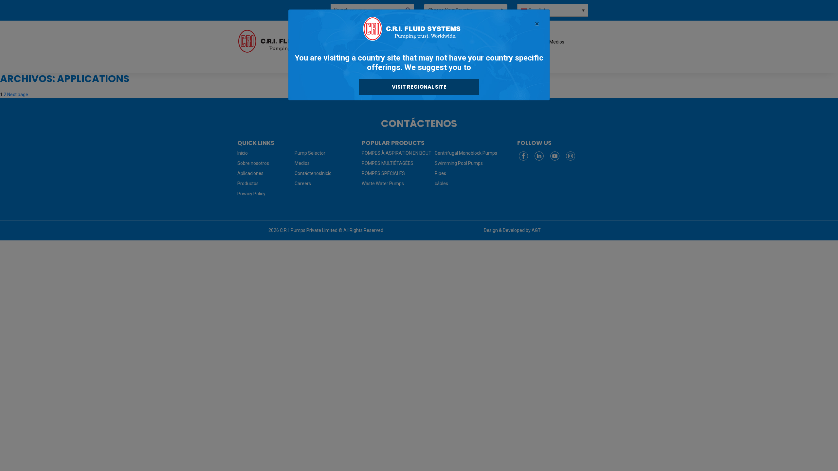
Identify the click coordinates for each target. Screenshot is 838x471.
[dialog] (419, 235)
